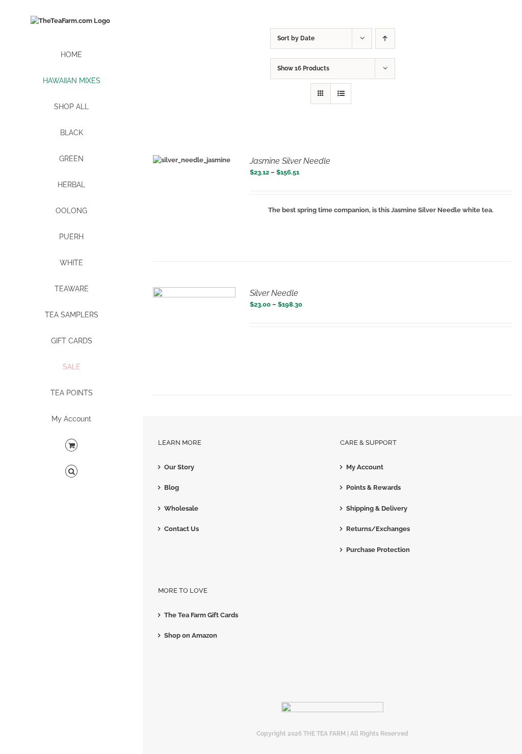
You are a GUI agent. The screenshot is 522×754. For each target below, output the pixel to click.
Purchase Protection (378, 550)
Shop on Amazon (190, 635)
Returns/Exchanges (378, 529)
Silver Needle (274, 293)
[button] (71, 472)
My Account (364, 467)
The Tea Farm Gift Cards (201, 615)
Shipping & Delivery (376, 508)
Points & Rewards (373, 487)
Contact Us (181, 529)
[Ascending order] (385, 38)
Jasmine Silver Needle (290, 161)
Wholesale (181, 508)
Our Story (179, 467)
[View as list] (341, 94)
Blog (171, 487)
